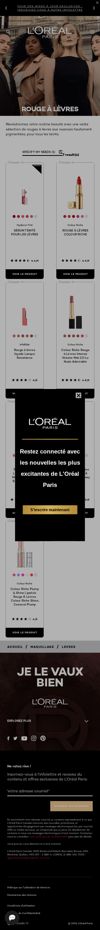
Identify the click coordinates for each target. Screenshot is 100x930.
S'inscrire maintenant (49, 510)
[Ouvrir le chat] (12, 918)
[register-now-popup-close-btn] (78, 395)
